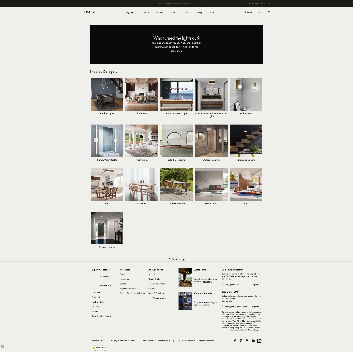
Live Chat (96, 292)
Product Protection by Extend (132, 293)
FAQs (122, 274)
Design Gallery (155, 279)
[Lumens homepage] (89, 12)
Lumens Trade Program (258, 3)
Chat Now (106, 276)
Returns (95, 311)
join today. (207, 281)
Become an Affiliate (157, 284)
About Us (152, 274)
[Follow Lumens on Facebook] (235, 341)
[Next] (205, 3)
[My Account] (260, 12)
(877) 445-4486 (105, 285)
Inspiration (124, 279)
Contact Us (96, 297)
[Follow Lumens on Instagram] (247, 341)
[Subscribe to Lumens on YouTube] (253, 341)
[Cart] (269, 12)
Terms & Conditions (156, 293)
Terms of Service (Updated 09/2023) (158, 340)
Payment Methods (128, 288)
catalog (210, 302)
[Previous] (147, 3)
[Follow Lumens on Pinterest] (241, 341)
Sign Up (255, 284)
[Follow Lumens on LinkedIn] (259, 341)
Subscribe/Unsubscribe (102, 316)
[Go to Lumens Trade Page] (185, 277)
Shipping (95, 306)
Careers (151, 288)
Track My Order (98, 302)
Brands (123, 284)
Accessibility (97, 340)
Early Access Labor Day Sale (181, 3)
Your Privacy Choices (157, 298)
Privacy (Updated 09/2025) (123, 340)
